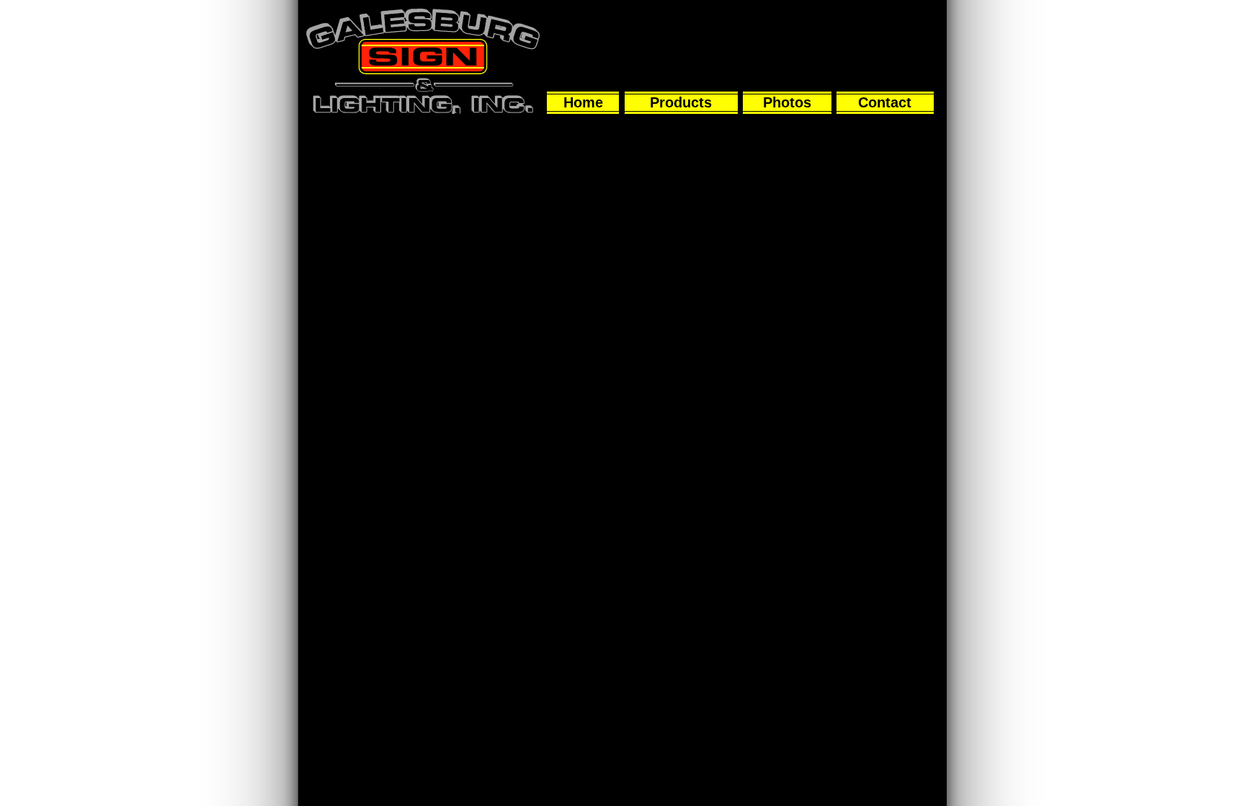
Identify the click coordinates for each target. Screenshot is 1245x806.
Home (583, 102)
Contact (884, 102)
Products (681, 102)
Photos (787, 102)
